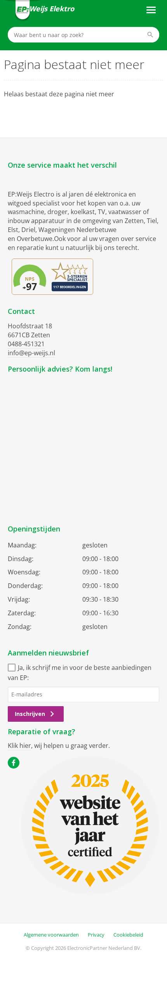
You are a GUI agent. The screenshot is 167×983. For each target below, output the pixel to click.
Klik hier (19, 745)
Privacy (96, 934)
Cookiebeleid (128, 934)
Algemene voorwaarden (51, 934)
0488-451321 (26, 344)
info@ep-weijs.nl (31, 353)
